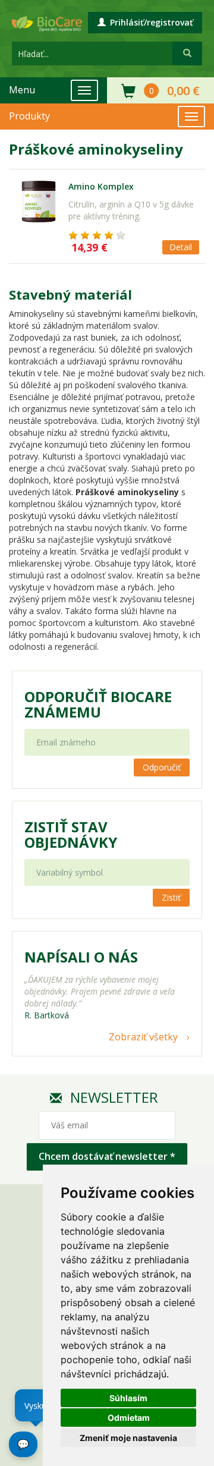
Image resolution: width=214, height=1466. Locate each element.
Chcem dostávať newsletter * (107, 1156)
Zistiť (171, 897)
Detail (180, 247)
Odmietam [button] (129, 1417)
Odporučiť (162, 767)
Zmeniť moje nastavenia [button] (128, 1438)
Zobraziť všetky (143, 1036)
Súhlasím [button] (128, 1398)
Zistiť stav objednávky (70, 834)
